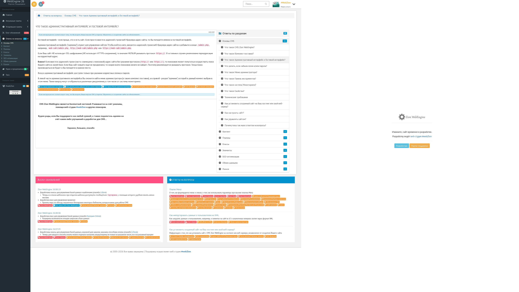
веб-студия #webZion (421, 136)
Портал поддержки (419, 145)
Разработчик (401, 145)
